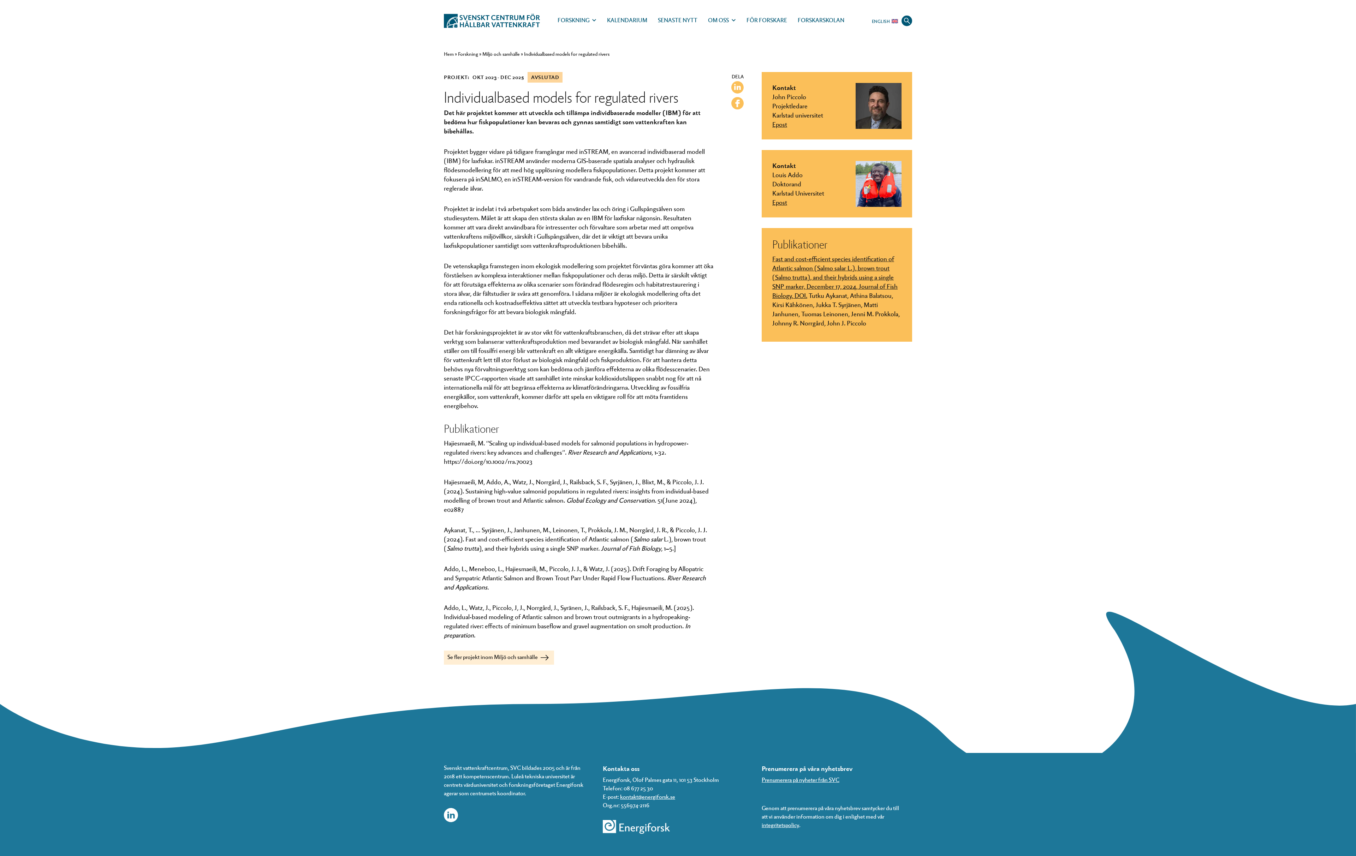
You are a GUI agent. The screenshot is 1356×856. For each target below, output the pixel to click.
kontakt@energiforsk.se (647, 796)
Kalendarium (627, 20)
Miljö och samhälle (501, 53)
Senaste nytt (677, 20)
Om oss (718, 20)
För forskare (767, 20)
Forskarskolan (821, 20)
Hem (449, 53)
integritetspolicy (780, 824)
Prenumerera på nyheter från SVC (800, 779)
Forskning (573, 20)
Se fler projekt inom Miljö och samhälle (493, 656)
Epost (779, 124)
